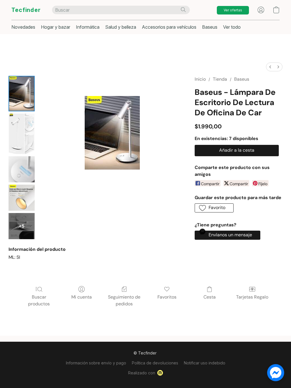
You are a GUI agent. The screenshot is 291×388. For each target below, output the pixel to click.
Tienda (220, 79)
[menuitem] (270, 67)
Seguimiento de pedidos (124, 300)
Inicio (200, 79)
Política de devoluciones (155, 362)
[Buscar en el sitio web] (183, 10)
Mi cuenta (81, 297)
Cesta (209, 297)
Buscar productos (39, 300)
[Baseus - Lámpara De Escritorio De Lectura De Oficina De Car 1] (22, 134)
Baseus (209, 27)
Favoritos (166, 297)
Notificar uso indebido (204, 362)
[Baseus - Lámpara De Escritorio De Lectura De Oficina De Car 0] (22, 93)
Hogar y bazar (55, 27)
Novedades (23, 27)
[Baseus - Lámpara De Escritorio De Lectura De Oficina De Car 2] (22, 169)
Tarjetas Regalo (252, 297)
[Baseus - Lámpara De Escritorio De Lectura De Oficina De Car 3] (22, 198)
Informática (87, 27)
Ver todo (232, 27)
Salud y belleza (120, 27)
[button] (26, 10)
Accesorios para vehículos (169, 27)
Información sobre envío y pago (96, 362)
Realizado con (141, 372)
